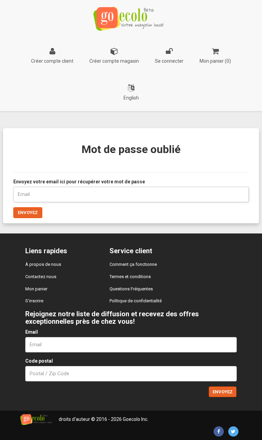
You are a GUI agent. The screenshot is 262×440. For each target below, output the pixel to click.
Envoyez (28, 212)
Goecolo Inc (135, 419)
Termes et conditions (130, 276)
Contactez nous (40, 276)
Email (31, 332)
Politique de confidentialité (136, 300)
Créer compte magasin (114, 61)
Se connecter (169, 61)
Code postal (39, 361)
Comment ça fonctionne (133, 264)
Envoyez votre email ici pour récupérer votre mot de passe (79, 181)
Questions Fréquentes (131, 288)
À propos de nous (43, 264)
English (131, 98)
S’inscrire (34, 300)
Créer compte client (52, 61)
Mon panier (36, 288)
